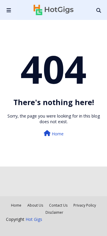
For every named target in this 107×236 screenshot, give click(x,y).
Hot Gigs (34, 219)
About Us (35, 205)
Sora (43, 227)
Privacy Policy (84, 205)
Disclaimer (54, 212)
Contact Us (58, 205)
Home (57, 134)
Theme (81, 227)
